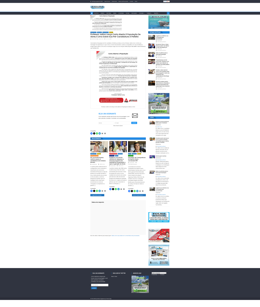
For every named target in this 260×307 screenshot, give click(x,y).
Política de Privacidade (123, 1)
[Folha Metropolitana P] (159, 217)
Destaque (99, 32)
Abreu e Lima (93, 32)
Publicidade (114, 1)
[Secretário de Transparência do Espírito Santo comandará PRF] (137, 146)
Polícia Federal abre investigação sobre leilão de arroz (139, 195)
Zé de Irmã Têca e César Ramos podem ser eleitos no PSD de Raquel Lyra (162, 46)
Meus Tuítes (114, 276)
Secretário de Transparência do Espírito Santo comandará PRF (137, 159)
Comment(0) (108, 39)
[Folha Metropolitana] (159, 255)
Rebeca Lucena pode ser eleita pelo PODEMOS (162, 122)
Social (127, 13)
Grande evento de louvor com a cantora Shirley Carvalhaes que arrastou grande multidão (162, 140)
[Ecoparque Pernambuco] (159, 103)
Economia (121, 13)
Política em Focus (94, 155)
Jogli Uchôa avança (96, 195)
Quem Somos (107, 1)
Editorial (109, 13)
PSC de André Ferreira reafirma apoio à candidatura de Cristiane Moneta (98, 160)
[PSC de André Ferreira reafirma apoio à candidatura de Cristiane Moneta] (99, 146)
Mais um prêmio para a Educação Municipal (162, 53)
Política (96, 13)
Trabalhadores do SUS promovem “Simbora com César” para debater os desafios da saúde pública (162, 62)
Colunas (141, 13)
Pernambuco (105, 32)
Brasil (114, 13)
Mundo (102, 13)
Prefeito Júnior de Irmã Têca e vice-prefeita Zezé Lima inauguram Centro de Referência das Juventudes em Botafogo (162, 73)
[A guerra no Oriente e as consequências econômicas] (151, 37)
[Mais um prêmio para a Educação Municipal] (151, 54)
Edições (156, 13)
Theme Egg (108, 298)
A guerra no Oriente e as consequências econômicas (162, 37)
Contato (131, 1)
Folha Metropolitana (132, 164)
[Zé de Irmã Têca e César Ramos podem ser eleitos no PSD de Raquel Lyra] (151, 45)
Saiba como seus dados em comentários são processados (125, 235)
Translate (162, 274)
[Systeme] (159, 22)
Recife (116, 155)
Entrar (136, 1)
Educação (134, 13)
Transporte (131, 155)
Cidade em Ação (113, 153)
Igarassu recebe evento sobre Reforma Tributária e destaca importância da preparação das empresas (163, 84)
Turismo (149, 13)
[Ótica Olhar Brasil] (159, 235)
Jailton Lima (100, 39)
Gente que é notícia (161, 156)
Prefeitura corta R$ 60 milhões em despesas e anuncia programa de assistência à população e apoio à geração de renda (117, 161)
